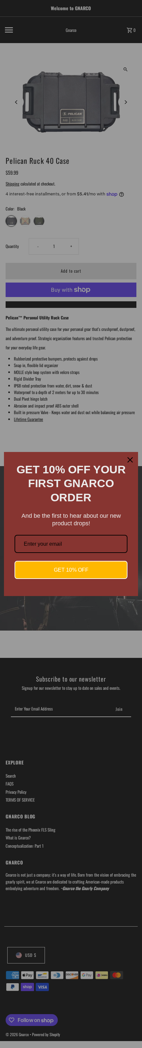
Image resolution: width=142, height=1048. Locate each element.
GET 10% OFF (71, 570)
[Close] (130, 460)
